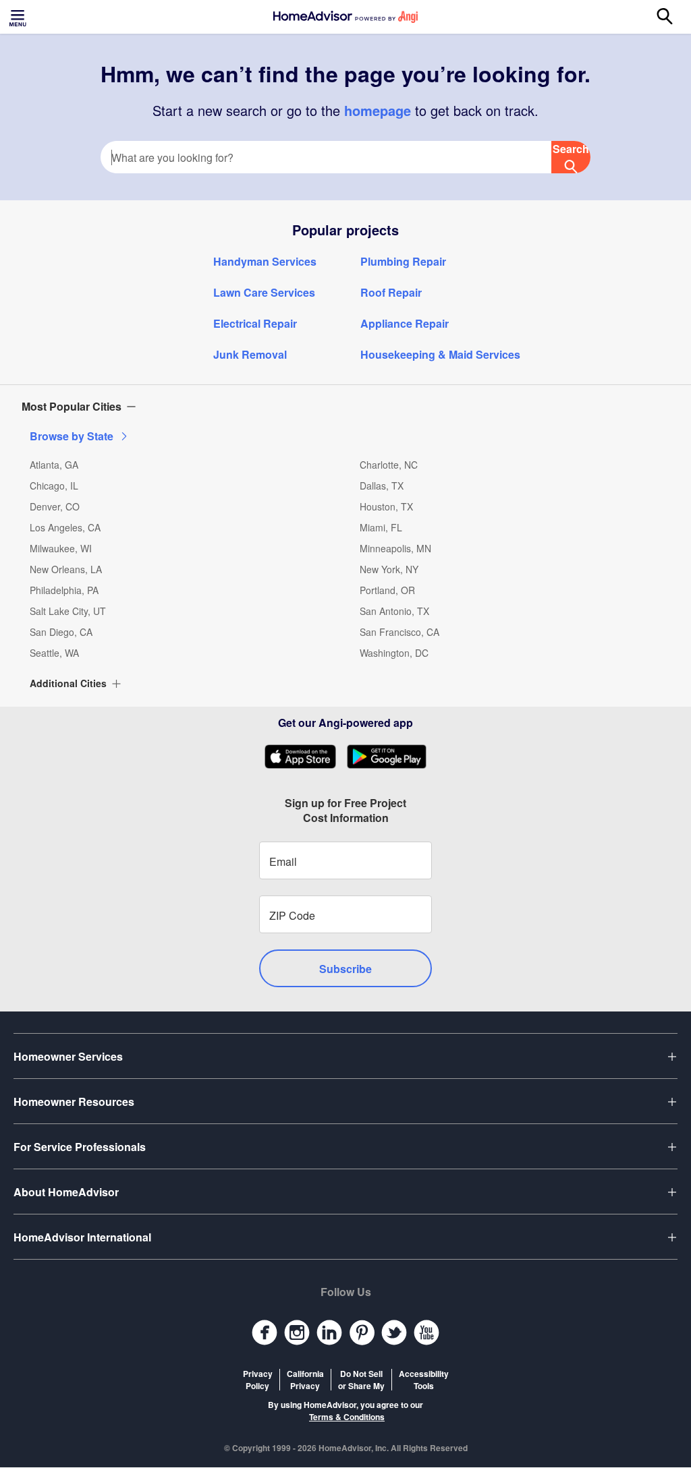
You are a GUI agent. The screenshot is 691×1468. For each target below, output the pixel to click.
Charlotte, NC (389, 464)
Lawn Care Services (264, 292)
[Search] (672, 17)
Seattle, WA (54, 652)
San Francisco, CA (399, 632)
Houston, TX (386, 506)
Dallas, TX (382, 485)
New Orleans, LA (66, 569)
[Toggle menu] (19, 17)
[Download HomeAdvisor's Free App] (305, 756)
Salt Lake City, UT (68, 611)
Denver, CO (55, 506)
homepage (377, 110)
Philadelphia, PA (64, 590)
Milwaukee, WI (61, 548)
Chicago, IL (54, 485)
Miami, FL (381, 527)
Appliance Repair (404, 323)
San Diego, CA (61, 632)
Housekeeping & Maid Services (440, 354)
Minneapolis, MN (395, 548)
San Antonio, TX (394, 611)
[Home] (345, 17)
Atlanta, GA (54, 464)
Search (571, 148)
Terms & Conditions (347, 1417)
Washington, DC (394, 652)
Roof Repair (391, 292)
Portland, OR (387, 590)
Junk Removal (250, 354)
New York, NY (389, 569)
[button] (345, 406)
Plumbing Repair (403, 261)
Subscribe (345, 968)
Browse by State (71, 436)
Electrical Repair (255, 323)
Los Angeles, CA (65, 527)
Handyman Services (264, 261)
